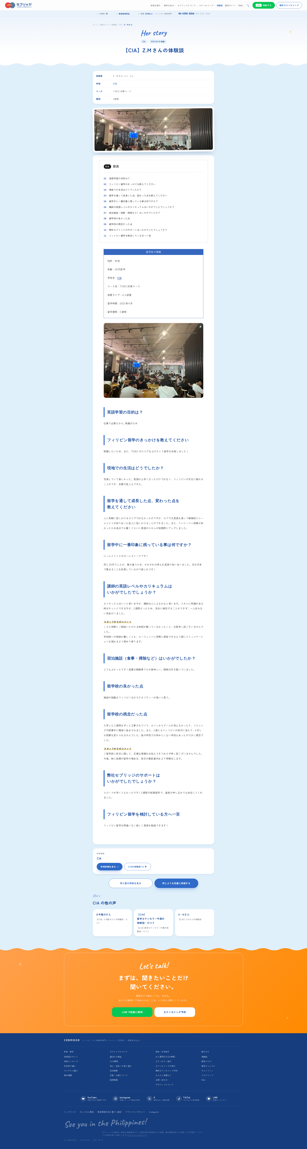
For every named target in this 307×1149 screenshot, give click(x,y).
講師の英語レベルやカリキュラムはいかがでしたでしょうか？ (141, 207)
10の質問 (114, 1061)
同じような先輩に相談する (176, 883)
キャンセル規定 (87, 1111)
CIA (120, 24)
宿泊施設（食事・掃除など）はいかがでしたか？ (134, 212)
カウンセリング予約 (175, 1012)
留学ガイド (105, 24)
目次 (116, 166)
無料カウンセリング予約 (166, 1070)
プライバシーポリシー (135, 1111)
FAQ (203, 1079)
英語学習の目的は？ (119, 178)
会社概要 (114, 1070)
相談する (264, 5)
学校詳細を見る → (110, 866)
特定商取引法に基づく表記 (110, 1111)
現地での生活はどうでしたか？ (125, 189)
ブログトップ (207, 1075)
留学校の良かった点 (119, 218)
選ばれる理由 (116, 1056)
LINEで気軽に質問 (132, 1012)
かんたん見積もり (164, 1075)
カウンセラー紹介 (164, 1061)
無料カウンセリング (289, 5)
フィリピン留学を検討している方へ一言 (130, 235)
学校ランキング (71, 1061)
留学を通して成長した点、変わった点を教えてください (138, 195)
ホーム (95, 24)
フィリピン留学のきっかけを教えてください (132, 184)
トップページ (70, 1111)
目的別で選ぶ (70, 1065)
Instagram (154, 1111)
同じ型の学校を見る (130, 883)
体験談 (114, 24)
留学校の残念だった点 (120, 224)
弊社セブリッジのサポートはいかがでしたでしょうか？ (138, 229)
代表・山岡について (119, 1075)
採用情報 (114, 1079)
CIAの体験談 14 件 (137, 866)
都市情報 (68, 1075)
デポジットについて (164, 1084)
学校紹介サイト (71, 1056)
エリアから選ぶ (71, 1070)
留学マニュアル (208, 1065)
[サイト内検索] (247, 5)
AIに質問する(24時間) (165, 1056)
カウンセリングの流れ (166, 1065)
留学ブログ (206, 1061)
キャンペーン (207, 1070)
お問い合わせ (162, 1079)
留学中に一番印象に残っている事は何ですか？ (133, 201)
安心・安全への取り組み (121, 1065)
